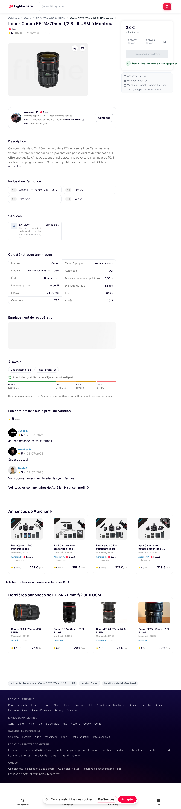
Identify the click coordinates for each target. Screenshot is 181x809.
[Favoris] (82, 48)
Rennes (133, 704)
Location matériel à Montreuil (120, 683)
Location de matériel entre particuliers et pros (34, 773)
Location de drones (45, 755)
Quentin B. (59, 640)
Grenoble (146, 704)
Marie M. (143, 640)
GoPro (97, 723)
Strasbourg (103, 704)
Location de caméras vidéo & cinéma (29, 750)
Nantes (67, 704)
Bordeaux (80, 704)
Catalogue (14, 18)
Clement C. (104, 640)
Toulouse (45, 704)
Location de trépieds (159, 750)
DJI (40, 723)
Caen (25, 710)
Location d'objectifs (99, 750)
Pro (26, 640)
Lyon (34, 704)
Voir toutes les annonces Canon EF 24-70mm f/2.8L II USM (43, 683)
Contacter (104, 117)
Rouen (159, 704)
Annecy (59, 710)
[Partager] (75, 48)
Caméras (13, 736)
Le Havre (13, 710)
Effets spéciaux (101, 736)
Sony (11, 723)
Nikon (32, 723)
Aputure (75, 723)
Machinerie (51, 736)
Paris (11, 704)
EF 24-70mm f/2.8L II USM (51, 18)
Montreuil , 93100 (20, 552)
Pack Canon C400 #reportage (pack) (64, 547)
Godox (87, 723)
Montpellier (119, 704)
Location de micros (19, 755)
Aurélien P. (31, 112)
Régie (64, 736)
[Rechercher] (167, 6)
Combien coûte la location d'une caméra (31, 768)
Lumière (26, 736)
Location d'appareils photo (69, 750)
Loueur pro (18, 560)
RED (65, 723)
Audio (38, 736)
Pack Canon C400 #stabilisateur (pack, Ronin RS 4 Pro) (150, 549)
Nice (56, 704)
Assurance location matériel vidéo (102, 768)
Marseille (22, 704)
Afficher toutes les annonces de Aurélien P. (36, 582)
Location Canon (89, 683)
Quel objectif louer (68, 768)
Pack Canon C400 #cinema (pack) (21, 547)
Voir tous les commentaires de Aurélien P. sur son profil (46, 487)
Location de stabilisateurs (129, 750)
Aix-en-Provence (41, 710)
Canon (27, 18)
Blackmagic (52, 723)
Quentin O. (19, 640)
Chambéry (73, 710)
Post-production (80, 736)
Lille (91, 704)
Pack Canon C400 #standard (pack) (106, 547)
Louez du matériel (70, 755)
